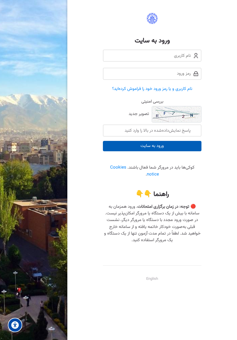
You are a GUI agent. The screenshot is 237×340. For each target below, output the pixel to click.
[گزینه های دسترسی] (15, 325)
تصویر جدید (139, 114)
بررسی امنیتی (152, 101)
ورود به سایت (152, 146)
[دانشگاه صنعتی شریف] (152, 18)
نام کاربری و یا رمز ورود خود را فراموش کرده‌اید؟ (152, 89)
